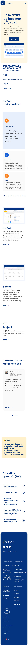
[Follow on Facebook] (4, 547)
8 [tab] (20, 195)
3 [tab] (8, 195)
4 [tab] (11, 195)
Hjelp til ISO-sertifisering (6, 591)
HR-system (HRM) (8, 565)
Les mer (5, 244)
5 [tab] (13, 195)
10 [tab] (25, 195)
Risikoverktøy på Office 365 (19, 580)
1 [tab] (4, 195)
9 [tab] (22, 195)
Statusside (5, 625)
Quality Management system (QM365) (7, 570)
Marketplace (6, 599)
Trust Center (10, 625)
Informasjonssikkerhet (20, 573)
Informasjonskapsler (6, 630)
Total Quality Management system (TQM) (7, 577)
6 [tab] (15, 195)
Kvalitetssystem (9, 126)
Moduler (16, 565)
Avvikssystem (18, 569)
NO (8, 639)
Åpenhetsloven (5, 633)
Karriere (16, 601)
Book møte (14, 39)
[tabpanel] (14, 171)
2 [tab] (6, 195)
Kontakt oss (17, 604)
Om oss (16, 590)
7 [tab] (18, 195)
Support (16, 597)
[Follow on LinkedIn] (10, 547)
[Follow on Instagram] (7, 547)
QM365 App (17, 576)
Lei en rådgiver (7, 595)
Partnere (16, 593)
